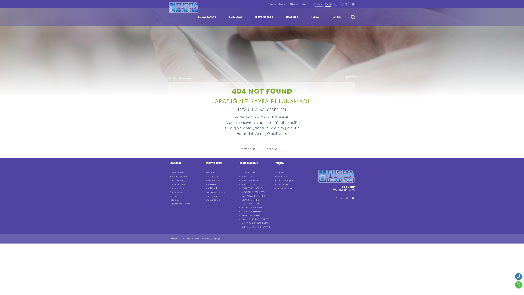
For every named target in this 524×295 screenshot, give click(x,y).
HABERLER (292, 17)
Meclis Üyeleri (176, 180)
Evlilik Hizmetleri (213, 196)
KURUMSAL (235, 17)
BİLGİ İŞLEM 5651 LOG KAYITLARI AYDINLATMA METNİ (257, 227)
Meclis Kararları (177, 172)
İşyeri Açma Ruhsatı (215, 192)
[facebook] (336, 4)
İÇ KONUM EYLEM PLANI (252, 211)
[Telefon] (518, 276)
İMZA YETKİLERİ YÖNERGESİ (253, 192)
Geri (352, 78)
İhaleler (303, 4)
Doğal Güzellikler (285, 188)
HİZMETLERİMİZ (264, 17)
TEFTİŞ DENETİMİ (248, 172)
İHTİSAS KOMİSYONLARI (252, 207)
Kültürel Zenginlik (285, 180)
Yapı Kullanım (212, 176)
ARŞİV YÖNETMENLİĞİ (251, 200)
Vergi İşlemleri (212, 188)
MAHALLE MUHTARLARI (251, 215)
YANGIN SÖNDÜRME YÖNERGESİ (256, 219)
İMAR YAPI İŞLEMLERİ (250, 180)
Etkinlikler (294, 4)
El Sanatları (282, 176)
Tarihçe (281, 172)
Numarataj (211, 184)
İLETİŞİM (337, 17)
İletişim (269, 148)
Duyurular (283, 4)
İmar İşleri (210, 172)
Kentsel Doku (283, 184)
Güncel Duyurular (178, 184)
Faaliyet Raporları (178, 176)
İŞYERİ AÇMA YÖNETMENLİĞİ (254, 196)
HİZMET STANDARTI (250, 184)
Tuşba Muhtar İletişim (180, 203)
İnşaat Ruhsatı (212, 180)
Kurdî (328, 4)
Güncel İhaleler (177, 188)
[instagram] (347, 4)
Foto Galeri (175, 200)
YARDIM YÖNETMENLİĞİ (251, 203)
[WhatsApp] (518, 284)
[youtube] (353, 4)
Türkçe (319, 4)
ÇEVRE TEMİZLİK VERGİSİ (252, 188)
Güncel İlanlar (176, 192)
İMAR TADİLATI (248, 176)
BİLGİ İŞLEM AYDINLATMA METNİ (255, 223)
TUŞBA (315, 17)
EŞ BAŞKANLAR (207, 17)
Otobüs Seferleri (213, 200)
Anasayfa (272, 4)
